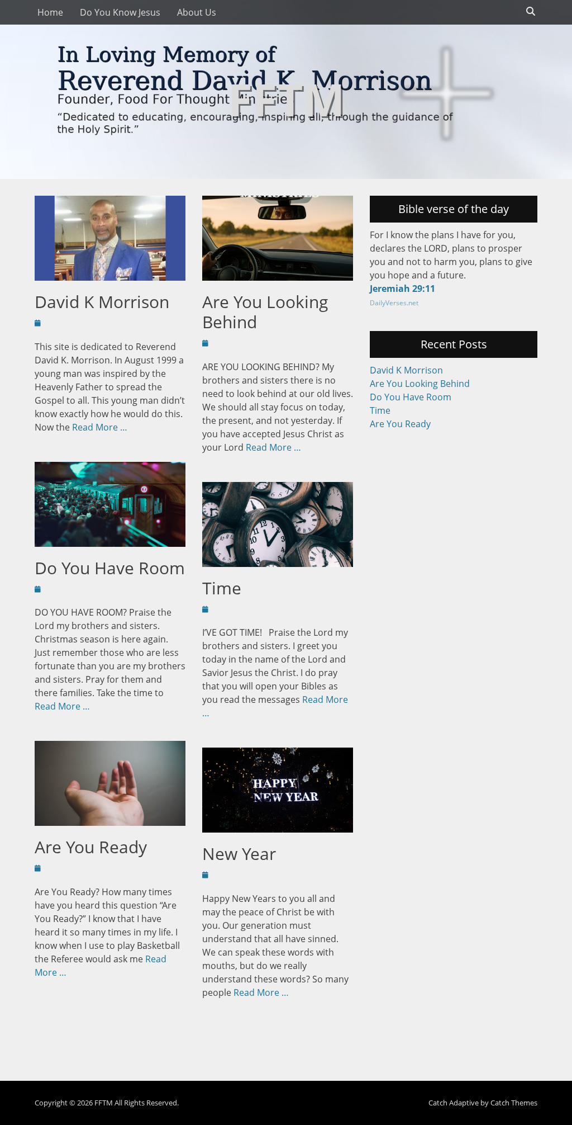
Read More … (99, 427)
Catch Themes (513, 1103)
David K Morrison (102, 301)
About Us (196, 12)
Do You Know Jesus (120, 12)
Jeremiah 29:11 (402, 288)
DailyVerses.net (394, 303)
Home (50, 12)
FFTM (286, 98)
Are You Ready (91, 846)
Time (221, 587)
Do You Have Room (110, 567)
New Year (239, 853)
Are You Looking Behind (265, 311)
